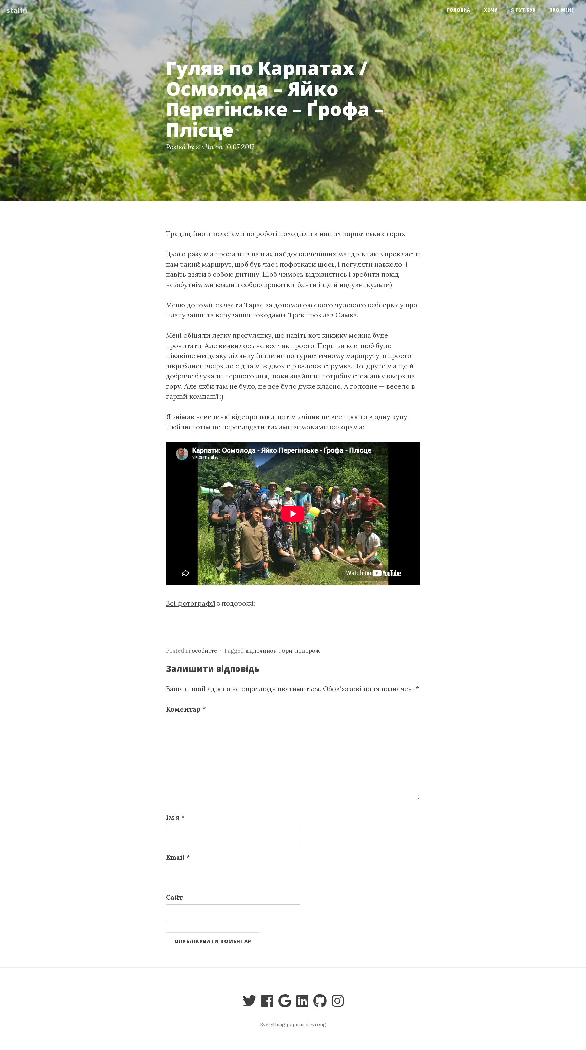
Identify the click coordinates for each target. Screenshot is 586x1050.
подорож (307, 650)
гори (285, 650)
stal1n (17, 10)
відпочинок (260, 650)
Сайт (174, 897)
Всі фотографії (190, 603)
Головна (458, 10)
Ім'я (175, 817)
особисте (204, 650)
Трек (296, 315)
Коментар (186, 709)
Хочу (490, 10)
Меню (175, 304)
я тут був (523, 10)
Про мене (561, 10)
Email (178, 857)
